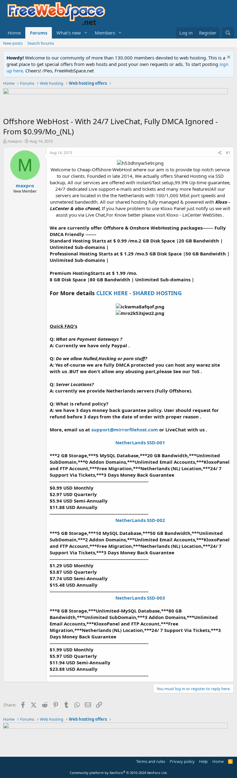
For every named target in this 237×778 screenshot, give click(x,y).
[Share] (220, 153)
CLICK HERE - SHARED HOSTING (139, 293)
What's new (68, 33)
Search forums (40, 43)
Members (105, 33)
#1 (228, 152)
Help (203, 761)
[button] (85, 33)
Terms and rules (150, 761)
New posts (13, 43)
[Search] (228, 33)
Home (14, 33)
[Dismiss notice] (228, 58)
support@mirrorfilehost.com (124, 429)
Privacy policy (182, 761)
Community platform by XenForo (119, 772)
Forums (38, 33)
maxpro (14, 141)
